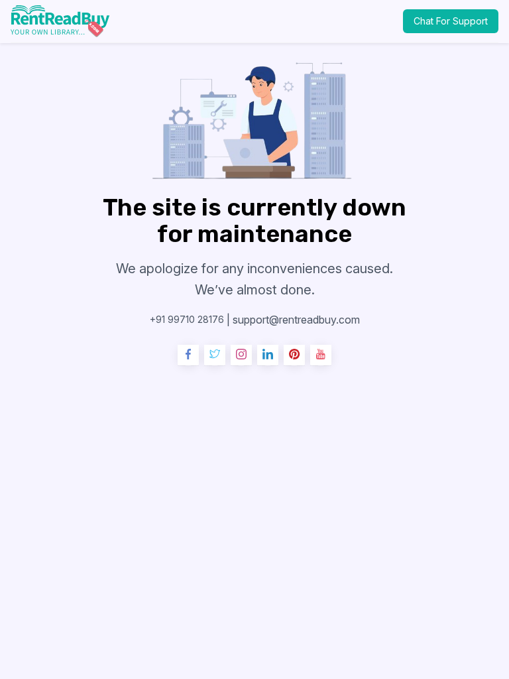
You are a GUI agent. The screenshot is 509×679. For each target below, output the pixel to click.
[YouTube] (320, 355)
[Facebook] (188, 355)
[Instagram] (241, 355)
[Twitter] (214, 355)
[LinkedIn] (267, 355)
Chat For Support (451, 21)
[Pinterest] (294, 355)
